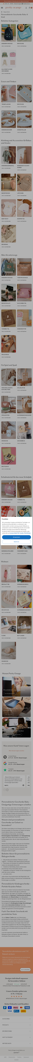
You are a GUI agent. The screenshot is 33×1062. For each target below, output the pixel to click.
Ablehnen (16, 542)
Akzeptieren (16, 537)
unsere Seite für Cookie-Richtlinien (20, 533)
